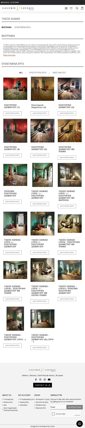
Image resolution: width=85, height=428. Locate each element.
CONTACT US (41, 385)
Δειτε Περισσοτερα (12, 113)
